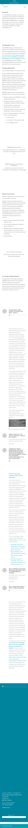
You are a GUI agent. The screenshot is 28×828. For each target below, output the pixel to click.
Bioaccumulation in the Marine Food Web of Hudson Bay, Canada (18, 553)
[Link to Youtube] (21, 826)
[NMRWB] (11, 7)
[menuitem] (14, 1)
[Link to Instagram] (23, 826)
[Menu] (24, 7)
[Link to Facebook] (19, 826)
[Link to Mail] (25, 826)
